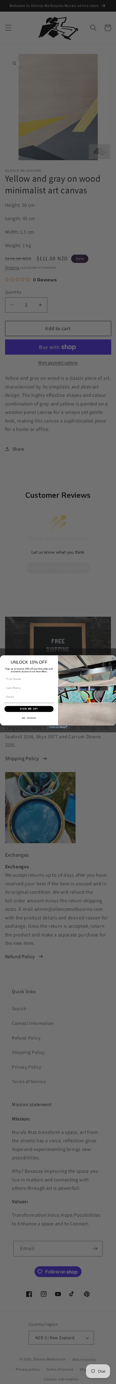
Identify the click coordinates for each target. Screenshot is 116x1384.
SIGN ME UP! (29, 709)
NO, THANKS (29, 718)
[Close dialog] (113, 658)
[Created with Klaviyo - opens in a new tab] (58, 727)
